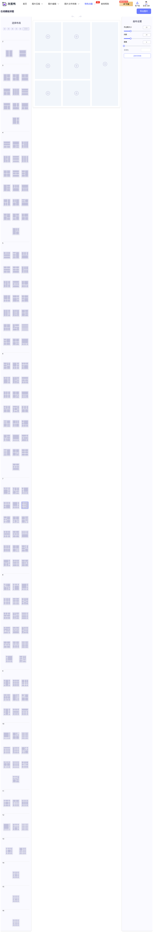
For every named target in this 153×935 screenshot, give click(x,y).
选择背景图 (137, 56)
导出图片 (144, 11)
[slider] (137, 31)
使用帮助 (105, 4)
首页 (25, 4)
